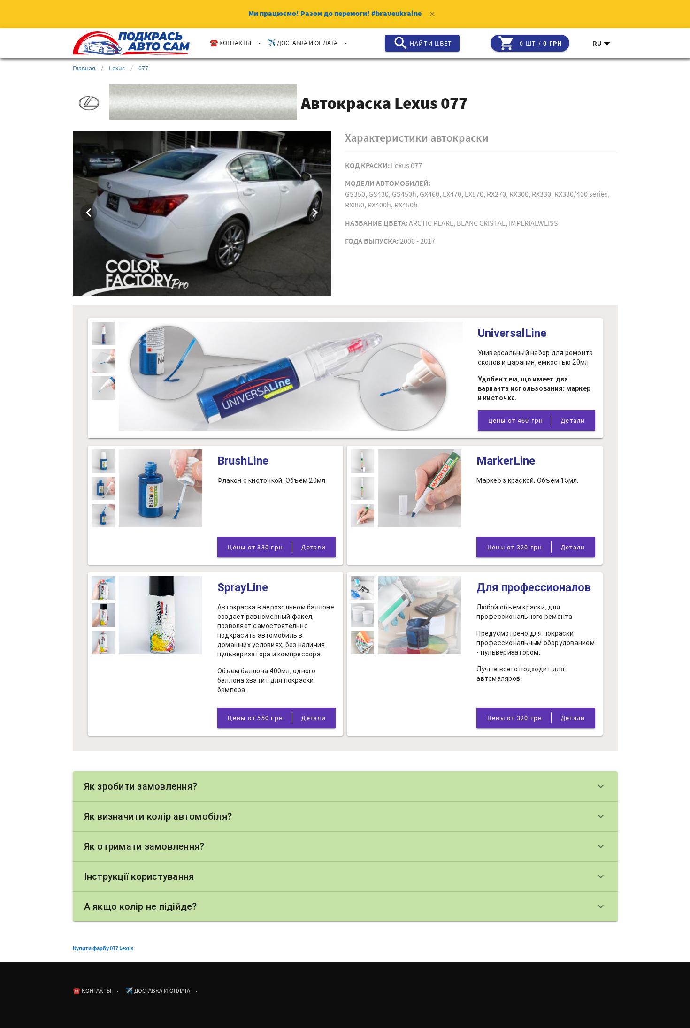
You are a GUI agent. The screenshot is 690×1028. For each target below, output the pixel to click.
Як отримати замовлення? (345, 846)
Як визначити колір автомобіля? (345, 816)
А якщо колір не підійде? (345, 906)
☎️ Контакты (230, 42)
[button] (602, 43)
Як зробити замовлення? (345, 786)
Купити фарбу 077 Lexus (103, 948)
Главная (84, 68)
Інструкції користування (345, 876)
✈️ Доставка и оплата (302, 42)
